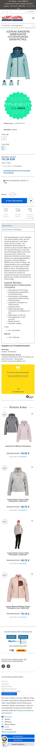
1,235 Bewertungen (18, 391)
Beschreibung (7, 225)
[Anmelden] (3, 12)
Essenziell (8, 717)
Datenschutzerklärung (9, 689)
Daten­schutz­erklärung (25, 710)
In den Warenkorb (14, 200)
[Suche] (32, 25)
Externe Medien (10, 724)
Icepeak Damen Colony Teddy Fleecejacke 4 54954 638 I (18, 500)
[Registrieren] (7, 12)
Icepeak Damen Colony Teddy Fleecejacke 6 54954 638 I (18, 553)
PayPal (7, 727)
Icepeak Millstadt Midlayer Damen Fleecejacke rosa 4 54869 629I (18, 607)
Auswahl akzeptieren (18, 744)
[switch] (4, 745)
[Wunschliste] (10, 12)
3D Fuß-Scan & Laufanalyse (12, 229)
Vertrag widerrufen (9, 694)
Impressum (5, 684)
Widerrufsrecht (7, 686)
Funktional (8, 729)
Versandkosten (18, 166)
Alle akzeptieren (18, 736)
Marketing (8, 722)
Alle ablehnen (18, 740)
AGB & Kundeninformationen (11, 691)
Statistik (7, 719)
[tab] (18, 225)
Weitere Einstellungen (9, 732)
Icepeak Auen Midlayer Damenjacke (18, 446)
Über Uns (5, 681)
